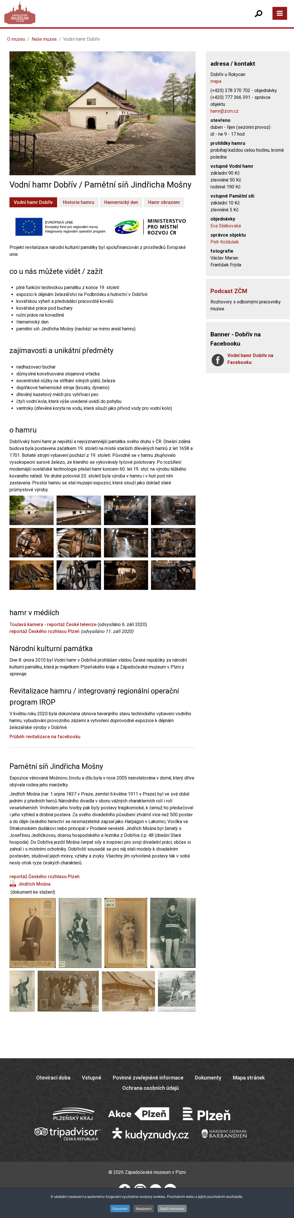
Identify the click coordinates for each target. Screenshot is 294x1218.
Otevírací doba (53, 1078)
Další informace (172, 1208)
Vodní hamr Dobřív (33, 202)
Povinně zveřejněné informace (148, 1078)
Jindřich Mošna (34, 884)
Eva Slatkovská (225, 226)
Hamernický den (121, 202)
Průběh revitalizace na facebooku (44, 736)
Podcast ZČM (228, 291)
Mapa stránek (249, 1078)
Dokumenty (208, 1078)
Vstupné (91, 1078)
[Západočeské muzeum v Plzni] (78, 18)
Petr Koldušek (224, 242)
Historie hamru (78, 202)
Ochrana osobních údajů (150, 1088)
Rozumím (120, 1208)
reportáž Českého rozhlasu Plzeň (44, 631)
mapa (215, 81)
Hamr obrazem (164, 202)
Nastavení (144, 1208)
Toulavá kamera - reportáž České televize (52, 624)
